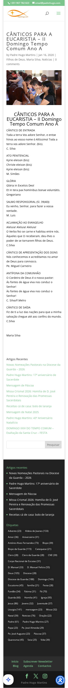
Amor (13, 537)
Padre (13, 621)
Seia (32, 639)
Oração (45, 615)
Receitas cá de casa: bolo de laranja (29, 406)
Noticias (47, 59)
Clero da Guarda (33, 555)
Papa (13, 627)
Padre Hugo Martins (23, 55)
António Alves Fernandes (23, 543)
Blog (16, 666)
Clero (13, 555)
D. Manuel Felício (38, 567)
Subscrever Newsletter (38, 661)
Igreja (46, 597)
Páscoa (40, 633)
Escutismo (15, 585)
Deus (13, 573)
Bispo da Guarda (20, 549)
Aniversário (30, 537)
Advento (14, 531)
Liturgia (15, 609)
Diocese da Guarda (21, 579)
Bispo (47, 543)
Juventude (44, 603)
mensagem (34, 609)
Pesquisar (53, 445)
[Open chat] (8, 679)
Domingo (46, 579)
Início (15, 661)
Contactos (44, 666)
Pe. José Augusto (19, 633)
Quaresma (16, 639)
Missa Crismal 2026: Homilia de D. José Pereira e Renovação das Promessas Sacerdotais (30, 395)
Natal (13, 615)
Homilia (30, 597)
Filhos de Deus (15, 59)
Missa (51, 609)
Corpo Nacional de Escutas (24, 561)
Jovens (27, 603)
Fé (43, 591)
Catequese (43, 549)
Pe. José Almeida (33, 627)
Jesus (13, 603)
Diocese (29, 573)
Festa (48, 585)
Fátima (30, 591)
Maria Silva (33, 59)
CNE (52, 555)
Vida (45, 639)
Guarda (14, 597)
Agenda (28, 666)
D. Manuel (15, 567)
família (33, 585)
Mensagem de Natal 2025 (22, 412)
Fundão (14, 591)
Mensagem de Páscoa (20, 385)
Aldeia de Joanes (37, 531)
